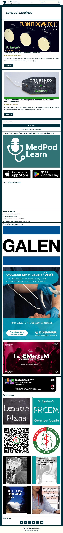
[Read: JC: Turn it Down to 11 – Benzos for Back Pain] (31, 36)
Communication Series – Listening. (10, 216)
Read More (9, 65)
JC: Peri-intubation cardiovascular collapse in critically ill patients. (16, 221)
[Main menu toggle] (31, 2)
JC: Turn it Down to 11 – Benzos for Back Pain (22, 53)
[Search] (59, 2)
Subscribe (31, 125)
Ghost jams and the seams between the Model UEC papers (15, 218)
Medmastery (34, 530)
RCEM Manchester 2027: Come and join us (11, 214)
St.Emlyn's (11, 1)
